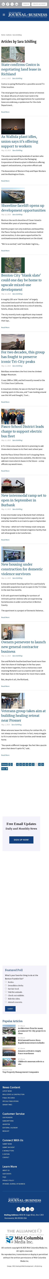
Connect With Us (13, 1140)
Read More (5, 112)
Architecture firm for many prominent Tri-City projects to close (32, 1031)
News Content (11, 1087)
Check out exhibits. (16, 995)
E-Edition (6, 1154)
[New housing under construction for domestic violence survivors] (13, 554)
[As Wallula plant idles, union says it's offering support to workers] (13, 126)
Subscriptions (8, 1121)
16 (30, 764)
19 (39, 764)
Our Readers (7, 1117)
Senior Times (7, 1105)
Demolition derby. (15, 985)
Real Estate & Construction (13, 1094)
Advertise (6, 1124)
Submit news (7, 1144)
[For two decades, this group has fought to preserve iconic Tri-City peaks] (13, 341)
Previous (4, 764)
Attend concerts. (15, 1002)
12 (17, 764)
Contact (6, 1157)
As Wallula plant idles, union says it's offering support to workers (19, 141)
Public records (9, 1098)
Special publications (10, 1101)
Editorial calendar (10, 1128)
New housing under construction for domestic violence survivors (22, 569)
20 (42, 764)
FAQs (4, 1177)
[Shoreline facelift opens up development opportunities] (13, 195)
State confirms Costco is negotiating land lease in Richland (21, 69)
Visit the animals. (15, 992)
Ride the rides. (14, 999)
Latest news (7, 1091)
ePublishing (38, 1266)
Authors (8, 35)
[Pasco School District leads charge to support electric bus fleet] (13, 416)
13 (20, 764)
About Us (6, 1170)
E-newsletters (8, 1151)
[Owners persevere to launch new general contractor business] (13, 631)
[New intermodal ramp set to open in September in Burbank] (13, 485)
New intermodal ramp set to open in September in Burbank (23, 500)
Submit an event (9, 1147)
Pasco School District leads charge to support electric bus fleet (22, 431)
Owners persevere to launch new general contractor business (23, 647)
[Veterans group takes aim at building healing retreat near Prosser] (13, 700)
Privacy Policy (8, 1180)
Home (3, 35)
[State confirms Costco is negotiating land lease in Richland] (13, 54)
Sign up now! (21, 840)
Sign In (26, 4)
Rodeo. (11, 982)
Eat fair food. (13, 989)
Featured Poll (14, 970)
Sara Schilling (17, 35)
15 (27, 764)
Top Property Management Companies (21, 1072)
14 (23, 764)
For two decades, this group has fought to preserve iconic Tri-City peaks (23, 357)
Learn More (10, 1166)
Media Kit (6, 1131)
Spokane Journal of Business (14, 1184)
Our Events (7, 1174)
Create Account (39, 4)
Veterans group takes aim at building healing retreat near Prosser (23, 715)
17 (33, 764)
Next (3, 769)
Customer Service (14, 1114)
